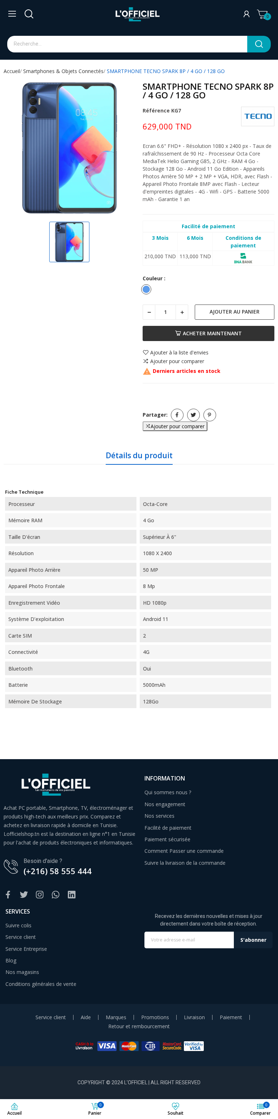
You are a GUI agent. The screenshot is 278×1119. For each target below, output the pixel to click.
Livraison (194, 1017)
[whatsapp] (55, 894)
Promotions (155, 1017)
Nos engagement (164, 804)
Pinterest (209, 415)
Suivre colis (18, 925)
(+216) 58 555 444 (58, 871)
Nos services (159, 815)
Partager (177, 415)
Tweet (193, 415)
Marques (116, 1017)
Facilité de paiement (167, 827)
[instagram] (39, 894)
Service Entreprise (26, 948)
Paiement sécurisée (167, 839)
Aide (86, 1017)
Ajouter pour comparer (177, 361)
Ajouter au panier (235, 311)
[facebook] (8, 894)
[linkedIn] (71, 894)
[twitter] (24, 894)
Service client (20, 936)
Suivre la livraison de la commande (185, 862)
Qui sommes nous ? (167, 792)
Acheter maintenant (212, 333)
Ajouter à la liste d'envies (179, 352)
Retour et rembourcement (139, 1026)
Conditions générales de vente (40, 983)
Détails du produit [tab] (139, 455)
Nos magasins (22, 972)
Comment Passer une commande (184, 850)
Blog (10, 960)
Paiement (231, 1017)
